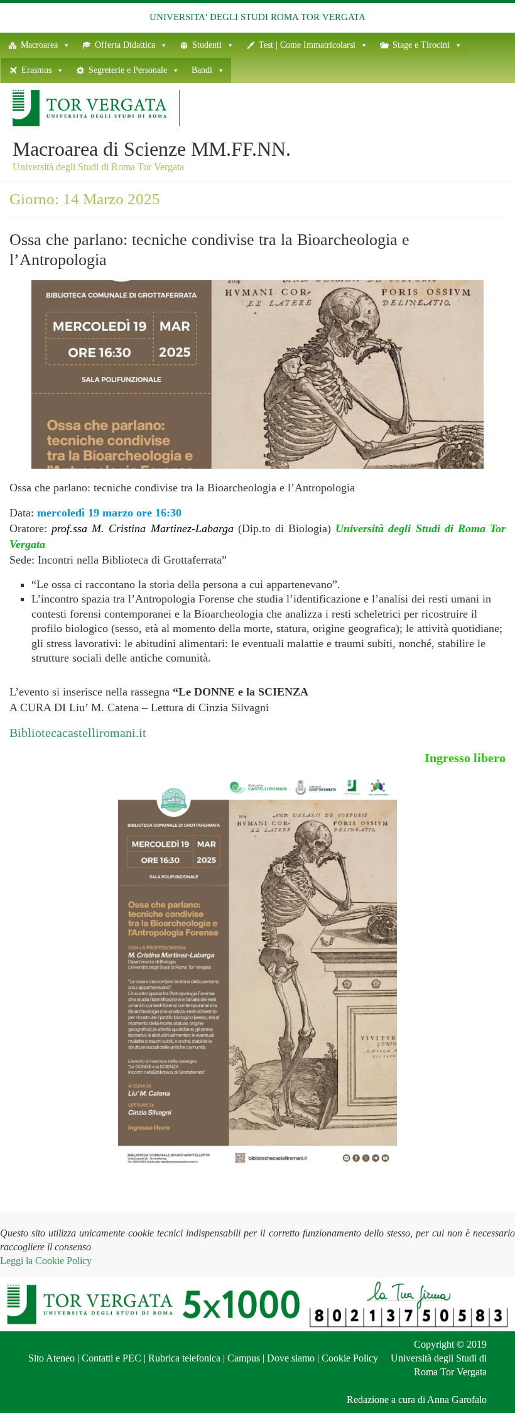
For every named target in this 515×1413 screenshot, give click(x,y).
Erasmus (36, 70)
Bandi (202, 70)
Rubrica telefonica (184, 1358)
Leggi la (46, 1260)
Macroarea (39, 45)
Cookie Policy (350, 1358)
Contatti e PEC (111, 1358)
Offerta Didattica (125, 45)
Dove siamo (291, 1358)
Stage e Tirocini (421, 45)
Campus (243, 1358)
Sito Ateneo (51, 1358)
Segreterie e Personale (128, 70)
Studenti (207, 45)
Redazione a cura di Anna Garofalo (417, 1399)
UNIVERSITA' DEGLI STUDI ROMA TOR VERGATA (257, 17)
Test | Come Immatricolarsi (307, 45)
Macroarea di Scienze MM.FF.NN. (152, 149)
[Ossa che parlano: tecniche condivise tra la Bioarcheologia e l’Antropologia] (257, 287)
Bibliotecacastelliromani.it (77, 732)
